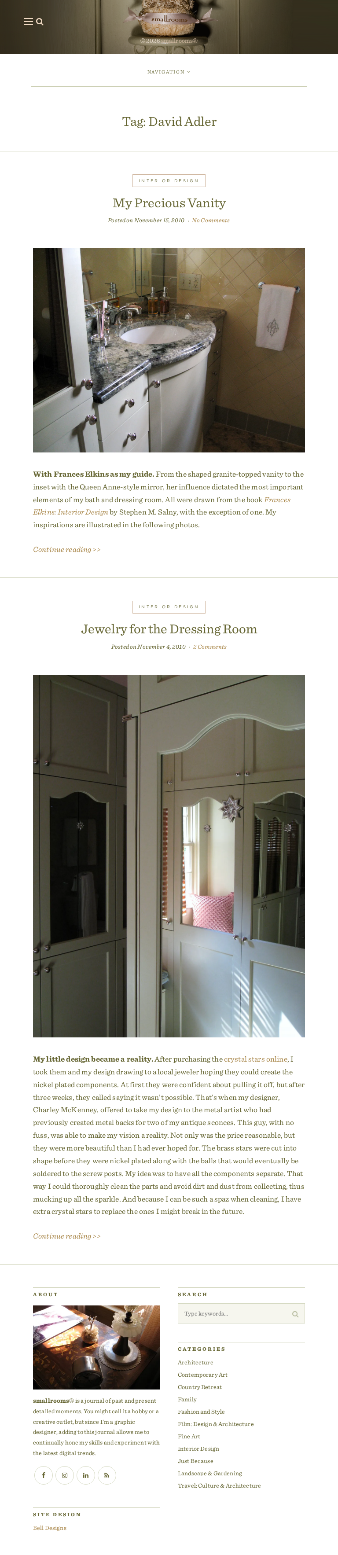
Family (187, 1399)
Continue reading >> (67, 549)
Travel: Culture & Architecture (219, 1485)
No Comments (211, 220)
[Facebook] (43, 1475)
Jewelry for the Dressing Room (169, 628)
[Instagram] (64, 1475)
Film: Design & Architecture (216, 1423)
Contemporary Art (203, 1374)
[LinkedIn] (86, 1475)
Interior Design (169, 180)
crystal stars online (255, 1058)
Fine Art (189, 1436)
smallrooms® (179, 40)
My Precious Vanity (169, 202)
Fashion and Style (201, 1411)
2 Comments (210, 646)
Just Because (195, 1460)
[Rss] (107, 1475)
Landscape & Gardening (210, 1473)
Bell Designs (49, 1527)
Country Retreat (200, 1386)
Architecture (195, 1362)
